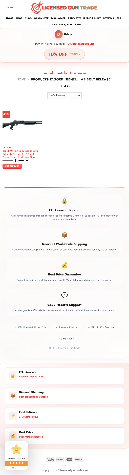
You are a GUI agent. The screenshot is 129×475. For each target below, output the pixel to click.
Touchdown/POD (60, 24)
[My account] (119, 7)
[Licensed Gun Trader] (64, 7)
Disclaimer (58, 18)
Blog (28, 18)
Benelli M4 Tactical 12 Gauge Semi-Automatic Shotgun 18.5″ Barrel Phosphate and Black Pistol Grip (20, 154)
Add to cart (12, 166)
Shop (19, 18)
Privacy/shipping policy (84, 18)
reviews (108, 18)
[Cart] (124, 7)
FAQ (119, 18)
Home (9, 18)
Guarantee (41, 18)
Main (77, 24)
